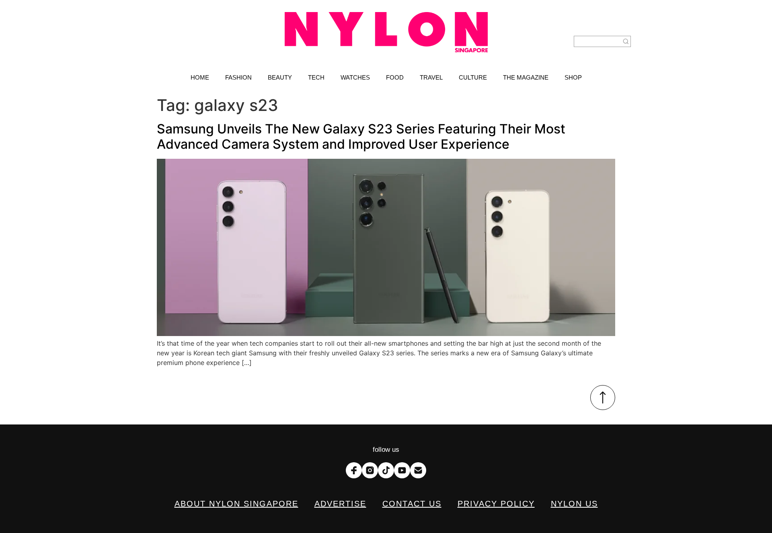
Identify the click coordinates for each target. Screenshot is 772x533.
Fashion (238, 77)
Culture (473, 77)
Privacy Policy (496, 503)
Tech (316, 77)
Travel (431, 77)
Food (395, 77)
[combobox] (597, 41)
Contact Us (411, 503)
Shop (573, 77)
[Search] (626, 41)
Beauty (280, 77)
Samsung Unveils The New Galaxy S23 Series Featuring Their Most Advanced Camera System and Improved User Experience (361, 136)
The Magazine (525, 77)
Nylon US (574, 503)
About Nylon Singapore (236, 503)
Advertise (340, 503)
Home (200, 77)
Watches (355, 77)
